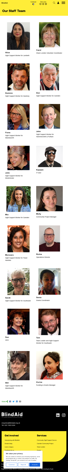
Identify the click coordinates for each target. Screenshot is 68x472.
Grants (39, 450)
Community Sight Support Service (47, 440)
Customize (12, 464)
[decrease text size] (40, 4)
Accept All (34, 464)
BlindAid (5, 3)
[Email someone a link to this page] (20, 402)
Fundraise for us (9, 450)
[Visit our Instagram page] (63, 415)
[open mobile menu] (63, 2)
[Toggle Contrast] (33, 4)
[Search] (54, 3)
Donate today (8, 443)
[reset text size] (43, 4)
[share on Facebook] (10, 402)
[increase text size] (46, 4)
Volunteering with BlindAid (12, 440)
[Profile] (58, 3)
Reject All (23, 464)
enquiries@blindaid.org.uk (11, 423)
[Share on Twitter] (13, 402)
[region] (23, 459)
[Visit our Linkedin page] (58, 415)
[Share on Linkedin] (17, 402)
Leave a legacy (9, 447)
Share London (41, 447)
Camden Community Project (45, 443)
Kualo (51, 469)
